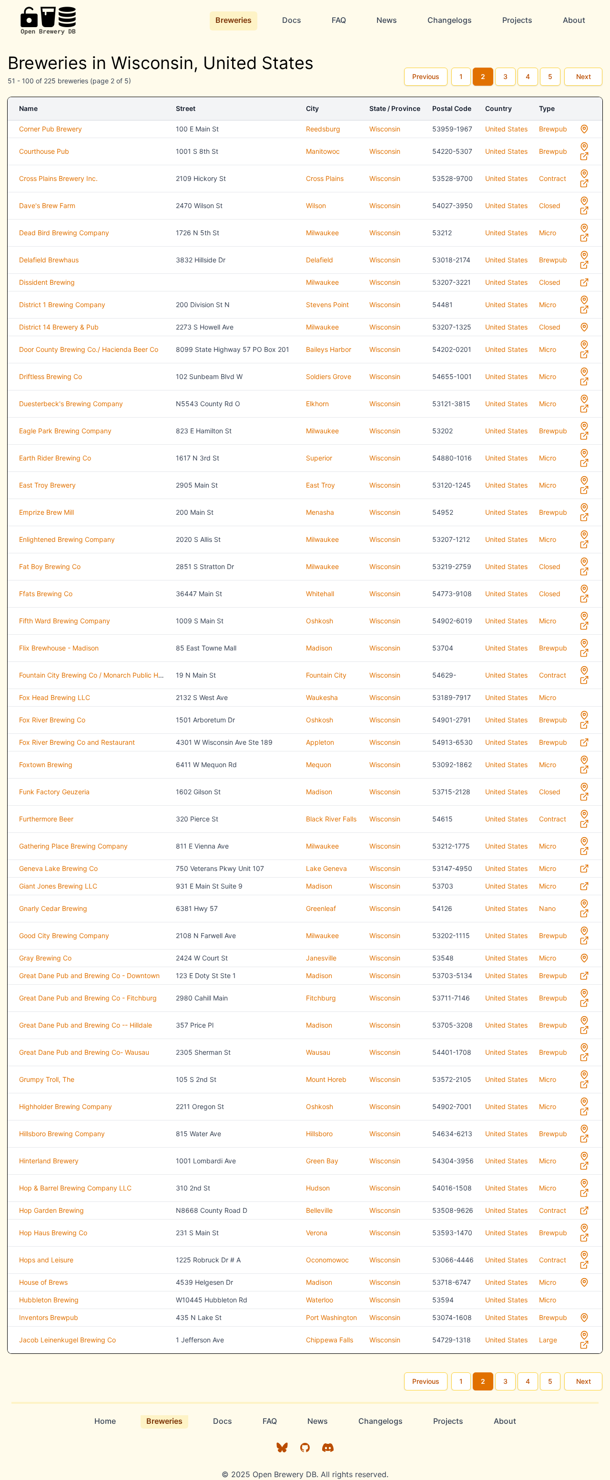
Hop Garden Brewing (51, 1210)
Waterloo (319, 1300)
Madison (319, 648)
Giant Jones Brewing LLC (58, 886)
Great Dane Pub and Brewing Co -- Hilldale (85, 1025)
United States (506, 129)
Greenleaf (321, 908)
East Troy (320, 485)
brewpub (553, 129)
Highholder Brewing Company (65, 1106)
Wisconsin (384, 129)
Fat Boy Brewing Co (50, 566)
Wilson (316, 205)
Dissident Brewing (47, 282)
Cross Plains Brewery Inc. (58, 178)
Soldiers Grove (328, 376)
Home (105, 1421)
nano (547, 908)
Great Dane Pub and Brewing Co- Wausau (84, 1052)
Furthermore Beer (46, 819)
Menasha (320, 512)
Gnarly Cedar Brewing (53, 908)
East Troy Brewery (47, 485)
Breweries (233, 20)
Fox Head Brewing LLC (54, 697)
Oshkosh (319, 621)
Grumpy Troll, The (46, 1079)
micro (547, 233)
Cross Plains (325, 178)
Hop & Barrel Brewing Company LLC (75, 1188)
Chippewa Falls (329, 1340)
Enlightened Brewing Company (67, 539)
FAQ (339, 20)
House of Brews (43, 1282)
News (386, 20)
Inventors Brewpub (48, 1317)
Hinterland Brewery (49, 1161)
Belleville (319, 1210)
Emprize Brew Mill (46, 512)
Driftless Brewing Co (50, 376)
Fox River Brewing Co (52, 720)
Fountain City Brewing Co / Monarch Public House (96, 675)
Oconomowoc (327, 1260)
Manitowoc (323, 151)
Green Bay (322, 1161)
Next (583, 76)
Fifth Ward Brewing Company (64, 621)
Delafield (319, 260)
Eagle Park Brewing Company (65, 431)
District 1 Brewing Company (62, 304)
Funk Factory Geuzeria (54, 792)
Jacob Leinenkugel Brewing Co (67, 1340)
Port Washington (331, 1317)
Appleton (320, 742)
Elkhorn (317, 404)
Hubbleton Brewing (49, 1300)
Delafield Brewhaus (49, 260)
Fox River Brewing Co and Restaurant (77, 742)
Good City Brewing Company (64, 935)
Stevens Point (327, 304)
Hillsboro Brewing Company (62, 1134)
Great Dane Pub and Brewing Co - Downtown (89, 975)
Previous (425, 76)
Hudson (318, 1188)
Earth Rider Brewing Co (55, 458)
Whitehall (320, 594)
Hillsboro (319, 1134)
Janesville (321, 958)
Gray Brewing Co (45, 958)
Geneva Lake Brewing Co (58, 868)
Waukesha (322, 697)
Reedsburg (323, 129)
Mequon (318, 764)
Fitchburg (321, 998)
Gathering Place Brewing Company (73, 846)
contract (552, 178)
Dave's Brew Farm (47, 205)
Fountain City (326, 675)
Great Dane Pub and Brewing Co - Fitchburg (88, 998)
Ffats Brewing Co (45, 594)
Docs (291, 20)
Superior (319, 458)
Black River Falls (331, 819)
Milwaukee (322, 233)
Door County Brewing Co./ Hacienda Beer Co (88, 349)
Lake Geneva (326, 868)
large (548, 1340)
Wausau (318, 1052)
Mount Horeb (326, 1079)
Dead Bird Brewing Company (64, 233)
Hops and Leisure (46, 1260)
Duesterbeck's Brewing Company (71, 404)
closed (549, 205)
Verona (316, 1233)
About (574, 20)
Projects (517, 20)
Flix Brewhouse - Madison (59, 648)
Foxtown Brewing (45, 764)
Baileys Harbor (328, 349)
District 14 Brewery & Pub (59, 327)
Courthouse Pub (44, 151)
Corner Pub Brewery (50, 129)
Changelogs (449, 20)
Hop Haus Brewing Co (53, 1233)
